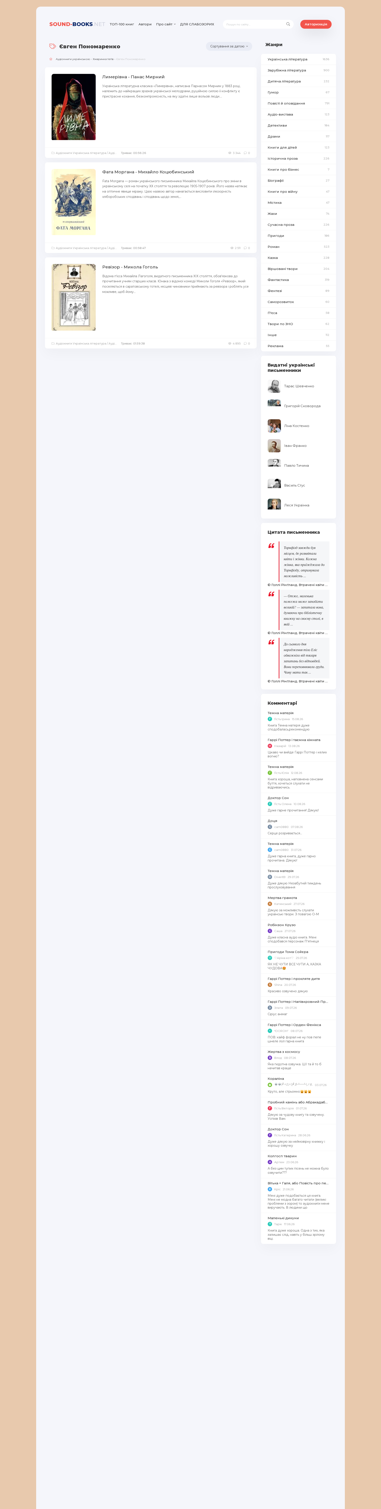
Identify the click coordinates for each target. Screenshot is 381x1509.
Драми (298, 136)
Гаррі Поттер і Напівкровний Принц (298, 1001)
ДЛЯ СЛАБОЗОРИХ (197, 24)
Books (77, 24)
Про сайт (164, 24)
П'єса (298, 313)
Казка (298, 258)
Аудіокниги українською (73, 59)
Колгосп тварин (282, 1156)
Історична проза (298, 158)
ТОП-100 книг (122, 24)
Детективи (298, 125)
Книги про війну (298, 191)
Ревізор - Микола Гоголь (130, 267)
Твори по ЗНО (298, 324)
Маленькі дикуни (283, 1218)
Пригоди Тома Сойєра (288, 951)
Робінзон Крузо (282, 925)
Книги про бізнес (298, 169)
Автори (145, 24)
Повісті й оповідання (298, 103)
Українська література (298, 59)
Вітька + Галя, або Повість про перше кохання (298, 1183)
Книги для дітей (298, 147)
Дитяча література (298, 81)
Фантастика (298, 280)
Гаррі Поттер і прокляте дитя (294, 978)
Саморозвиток (298, 302)
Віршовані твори (298, 269)
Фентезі (298, 291)
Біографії (298, 180)
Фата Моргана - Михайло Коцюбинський (148, 171)
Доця (272, 820)
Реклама (298, 346)
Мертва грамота (282, 897)
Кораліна (276, 1078)
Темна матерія (281, 713)
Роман (298, 247)
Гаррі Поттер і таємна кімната (294, 739)
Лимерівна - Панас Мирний (133, 76)
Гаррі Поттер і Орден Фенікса (294, 1024)
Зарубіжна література (298, 70)
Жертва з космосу (284, 1051)
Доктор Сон (278, 797)
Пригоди (298, 236)
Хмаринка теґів (103, 59)
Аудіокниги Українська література (81, 153)
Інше (298, 335)
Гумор (298, 92)
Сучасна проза (298, 225)
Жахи (298, 214)
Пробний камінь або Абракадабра (298, 1102)
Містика (298, 202)
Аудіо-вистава (298, 114)
